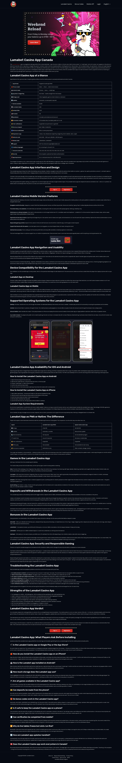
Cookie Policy (55, 757)
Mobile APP (90, 4)
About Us (50, 755)
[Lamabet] (61, 34)
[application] (109, 4)
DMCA (68, 757)
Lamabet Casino (66, 4)
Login (99, 4)
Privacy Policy (69, 755)
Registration (67, 189)
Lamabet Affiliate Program (61, 759)
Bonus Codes (79, 4)
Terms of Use (63, 757)
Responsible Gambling (59, 755)
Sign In (55, 189)
